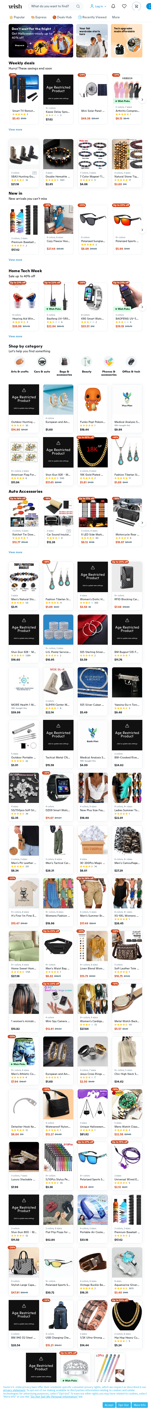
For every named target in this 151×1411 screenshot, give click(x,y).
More (116, 17)
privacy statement (14, 1390)
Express (40, 17)
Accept (109, 1405)
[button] (99, 6)
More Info (140, 1405)
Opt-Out (123, 1405)
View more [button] (15, 129)
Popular (19, 17)
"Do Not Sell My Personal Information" (54, 1396)
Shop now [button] (19, 45)
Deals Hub (64, 17)
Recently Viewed (94, 17)
